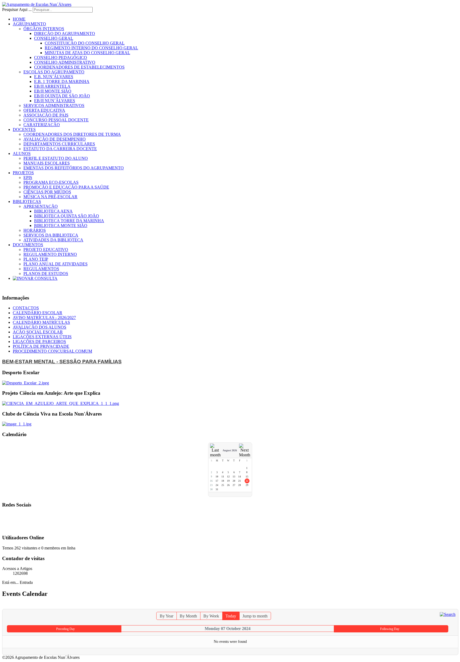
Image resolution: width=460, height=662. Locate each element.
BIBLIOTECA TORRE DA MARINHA (69, 220)
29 (247, 485)
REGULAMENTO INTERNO (50, 254)
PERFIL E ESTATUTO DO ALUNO (55, 158)
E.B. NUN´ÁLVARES (53, 76)
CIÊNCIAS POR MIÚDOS (47, 192)
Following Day (389, 629)
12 (228, 476)
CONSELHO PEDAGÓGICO (60, 57)
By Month (188, 616)
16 (211, 481)
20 (234, 481)
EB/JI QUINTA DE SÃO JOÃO (62, 96)
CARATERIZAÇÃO (41, 124)
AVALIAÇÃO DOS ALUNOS (39, 327)
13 (234, 476)
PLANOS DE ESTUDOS (45, 273)
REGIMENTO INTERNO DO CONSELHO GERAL (91, 48)
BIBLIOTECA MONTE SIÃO (60, 225)
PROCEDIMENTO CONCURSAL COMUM (52, 351)
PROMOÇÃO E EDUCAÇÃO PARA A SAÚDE (66, 187)
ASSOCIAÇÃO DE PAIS (45, 115)
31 (217, 489)
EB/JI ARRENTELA (52, 86)
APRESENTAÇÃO (40, 206)
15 (247, 476)
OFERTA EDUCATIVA (44, 110)
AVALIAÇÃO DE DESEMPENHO (54, 139)
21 (239, 481)
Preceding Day (65, 629)
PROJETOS (23, 172)
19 (228, 481)
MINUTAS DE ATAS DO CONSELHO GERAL (87, 52)
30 (211, 489)
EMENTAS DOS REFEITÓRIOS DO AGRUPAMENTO (73, 168)
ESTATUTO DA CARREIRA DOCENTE (60, 148)
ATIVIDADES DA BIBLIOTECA (53, 240)
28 (239, 485)
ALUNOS (22, 153)
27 (234, 485)
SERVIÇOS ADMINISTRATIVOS (53, 105)
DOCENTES (24, 129)
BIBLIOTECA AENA (53, 211)
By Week (211, 616)
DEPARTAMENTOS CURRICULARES (59, 144)
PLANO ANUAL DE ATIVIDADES (55, 264)
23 (211, 485)
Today (230, 616)
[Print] (449, 606)
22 (247, 481)
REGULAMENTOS (41, 268)
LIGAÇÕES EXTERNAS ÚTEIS (42, 336)
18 (222, 481)
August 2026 (230, 450)
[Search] (447, 614)
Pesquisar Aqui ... (17, 9)
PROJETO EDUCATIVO (45, 249)
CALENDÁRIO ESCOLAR (37, 312)
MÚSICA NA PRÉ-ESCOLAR (50, 196)
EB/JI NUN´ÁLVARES (54, 100)
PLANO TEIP (35, 259)
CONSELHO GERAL (53, 38)
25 (222, 485)
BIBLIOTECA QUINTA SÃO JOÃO (66, 216)
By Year (166, 616)
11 (222, 476)
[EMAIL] (454, 606)
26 (228, 485)
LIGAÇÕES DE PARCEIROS (39, 341)
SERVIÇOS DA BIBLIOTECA (50, 235)
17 (217, 481)
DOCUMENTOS (28, 244)
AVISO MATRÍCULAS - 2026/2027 (44, 317)
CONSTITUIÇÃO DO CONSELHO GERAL (85, 43)
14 (239, 476)
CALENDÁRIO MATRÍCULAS (41, 322)
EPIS (27, 177)
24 (217, 485)
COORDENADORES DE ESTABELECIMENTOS (79, 67)
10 (217, 476)
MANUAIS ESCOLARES (46, 163)
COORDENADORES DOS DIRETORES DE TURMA (72, 134)
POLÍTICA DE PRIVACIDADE (41, 346)
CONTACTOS (26, 308)
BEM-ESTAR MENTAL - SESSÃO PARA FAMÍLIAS (62, 361)
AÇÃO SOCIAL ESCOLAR (38, 332)
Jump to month (255, 616)
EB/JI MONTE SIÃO (52, 91)
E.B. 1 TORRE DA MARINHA (61, 81)
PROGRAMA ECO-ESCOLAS (51, 182)
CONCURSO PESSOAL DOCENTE (56, 120)
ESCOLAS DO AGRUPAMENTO (53, 72)
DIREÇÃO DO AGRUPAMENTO (64, 33)
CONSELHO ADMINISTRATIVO (64, 62)
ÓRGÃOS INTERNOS (43, 28)
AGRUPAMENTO (29, 24)
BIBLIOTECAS (27, 201)
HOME (19, 19)
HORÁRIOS (34, 230)
